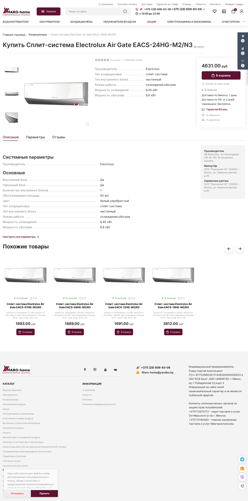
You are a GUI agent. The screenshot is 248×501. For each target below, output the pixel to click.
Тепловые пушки (12, 461)
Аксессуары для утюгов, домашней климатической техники (34, 446)
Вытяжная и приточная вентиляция (21, 423)
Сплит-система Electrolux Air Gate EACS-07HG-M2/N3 (25, 305)
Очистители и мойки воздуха (18, 418)
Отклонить (17, 493)
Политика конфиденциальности (99, 404)
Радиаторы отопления (14, 456)
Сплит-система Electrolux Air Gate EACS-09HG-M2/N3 (74, 305)
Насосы (7, 432)
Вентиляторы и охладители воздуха (21, 437)
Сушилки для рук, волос (15, 465)
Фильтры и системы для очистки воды (23, 442)
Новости (87, 394)
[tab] (13, 137)
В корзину (223, 75)
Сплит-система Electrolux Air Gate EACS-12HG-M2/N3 (124, 305)
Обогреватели (49, 21)
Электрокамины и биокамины (189, 21)
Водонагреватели (16, 21)
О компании (88, 390)
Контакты (87, 399)
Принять (44, 493)
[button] (242, 486)
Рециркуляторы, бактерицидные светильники (27, 451)
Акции (151, 21)
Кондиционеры (81, 21)
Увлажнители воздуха (119, 21)
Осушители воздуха (13, 427)
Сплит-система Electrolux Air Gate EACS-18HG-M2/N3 (173, 305)
